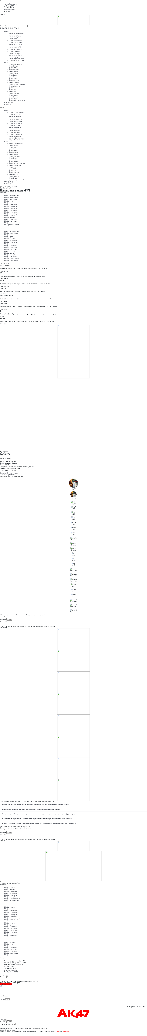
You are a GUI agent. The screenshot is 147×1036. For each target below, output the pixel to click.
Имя (1, 617)
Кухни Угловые (14, 80)
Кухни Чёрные (14, 73)
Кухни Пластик (14, 93)
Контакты (7, 104)
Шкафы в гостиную (15, 44)
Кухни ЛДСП (13, 88)
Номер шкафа (5, 1024)
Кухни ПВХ (12, 89)
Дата (2, 835)
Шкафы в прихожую (15, 49)
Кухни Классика (14, 69)
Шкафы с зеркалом (15, 42)
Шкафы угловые (14, 53)
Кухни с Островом (15, 86)
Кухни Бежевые (14, 77)
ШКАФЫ (2, 14)
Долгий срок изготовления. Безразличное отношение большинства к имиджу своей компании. (36, 804)
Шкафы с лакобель (15, 55)
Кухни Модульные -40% (17, 100)
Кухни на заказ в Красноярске (10, 983)
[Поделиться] (4, 1033)
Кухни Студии (13, 99)
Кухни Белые (13, 71)
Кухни (6, 62)
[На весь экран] (6, 1033)
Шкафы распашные (15, 40)
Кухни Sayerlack (14, 97)
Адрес (2, 622)
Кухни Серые (13, 75)
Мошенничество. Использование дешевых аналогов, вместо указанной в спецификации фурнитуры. (38, 814)
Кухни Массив (13, 95)
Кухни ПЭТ (12, 91)
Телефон (3, 619)
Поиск (2, 26)
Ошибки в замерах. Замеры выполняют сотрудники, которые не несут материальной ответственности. (39, 823)
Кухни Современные (16, 64)
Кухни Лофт (12, 68)
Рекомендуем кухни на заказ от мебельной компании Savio (10, 882)
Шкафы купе (13, 38)
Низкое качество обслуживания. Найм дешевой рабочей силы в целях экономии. (31, 809)
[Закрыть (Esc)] (1, 1033)
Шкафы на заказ (9, 203)
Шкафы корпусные (15, 37)
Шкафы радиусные (15, 57)
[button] (73, 107)
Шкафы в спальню (15, 48)
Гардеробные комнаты (16, 60)
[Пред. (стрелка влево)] (1, 1035)
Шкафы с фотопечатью (16, 58)
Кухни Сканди (13, 66)
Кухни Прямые (14, 82)
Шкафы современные (16, 33)
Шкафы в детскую (15, 46)
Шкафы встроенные (15, 35)
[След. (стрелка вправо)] (4, 1035)
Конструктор (8, 102)
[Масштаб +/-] (9, 1033)
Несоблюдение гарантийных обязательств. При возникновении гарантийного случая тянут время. (37, 819)
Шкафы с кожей (14, 51)
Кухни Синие (13, 79)
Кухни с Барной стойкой (17, 84)
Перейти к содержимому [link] (9, 1)
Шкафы (6, 31)
